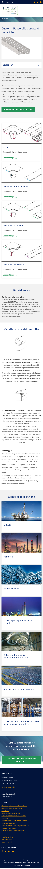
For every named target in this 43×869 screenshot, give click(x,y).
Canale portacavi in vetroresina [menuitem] (13, 831)
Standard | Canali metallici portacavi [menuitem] (14, 806)
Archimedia (27, 865)
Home (5, 19)
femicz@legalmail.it (8, 787)
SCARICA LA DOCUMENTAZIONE (18, 109)
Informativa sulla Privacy (22, 862)
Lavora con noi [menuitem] (7, 842)
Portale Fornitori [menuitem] (7, 837)
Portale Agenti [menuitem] (7, 839)
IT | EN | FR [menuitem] (8, 2)
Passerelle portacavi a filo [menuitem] (11, 813)
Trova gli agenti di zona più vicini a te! (21, 759)
